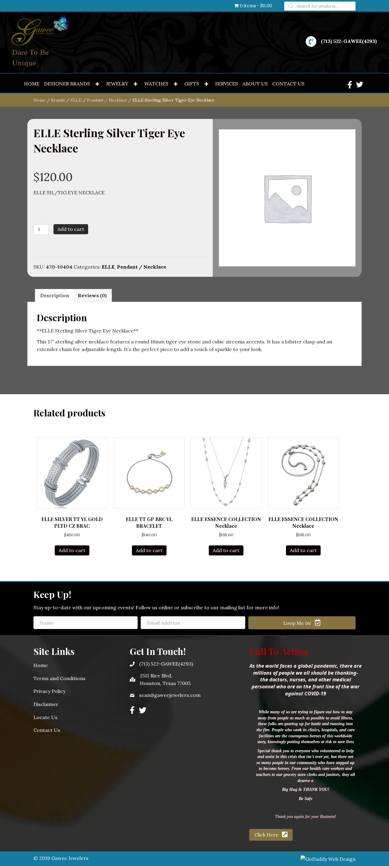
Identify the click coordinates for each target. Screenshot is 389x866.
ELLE (76, 100)
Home (39, 100)
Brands (58, 100)
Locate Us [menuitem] (45, 717)
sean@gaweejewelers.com (170, 695)
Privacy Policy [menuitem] (49, 691)
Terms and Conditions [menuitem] (59, 678)
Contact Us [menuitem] (46, 730)
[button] (97, 84)
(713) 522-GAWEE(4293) (349, 41)
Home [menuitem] (40, 665)
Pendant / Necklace (107, 100)
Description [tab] (54, 295)
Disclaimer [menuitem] (45, 704)
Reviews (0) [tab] (92, 295)
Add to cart (70, 229)
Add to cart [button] (72, 550)
